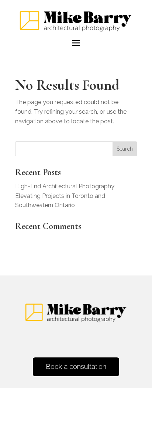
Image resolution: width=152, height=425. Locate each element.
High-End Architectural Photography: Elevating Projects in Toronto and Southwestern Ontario (65, 196)
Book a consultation (76, 366)
